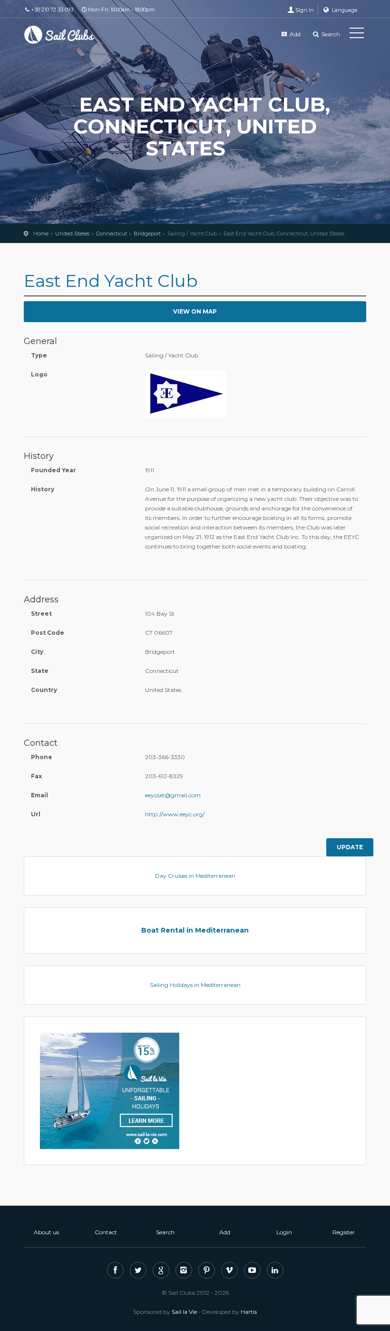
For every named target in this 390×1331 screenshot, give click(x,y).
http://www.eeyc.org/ (175, 814)
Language (344, 10)
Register (343, 1232)
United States (72, 233)
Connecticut (111, 233)
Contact (106, 1232)
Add (294, 34)
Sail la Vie (184, 1311)
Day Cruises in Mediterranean (195, 875)
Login (284, 1232)
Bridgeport (147, 233)
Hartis (249, 1311)
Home (41, 233)
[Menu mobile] (357, 35)
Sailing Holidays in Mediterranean (195, 984)
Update (350, 847)
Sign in (304, 10)
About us (46, 1232)
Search (330, 34)
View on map (195, 311)
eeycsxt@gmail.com (173, 795)
